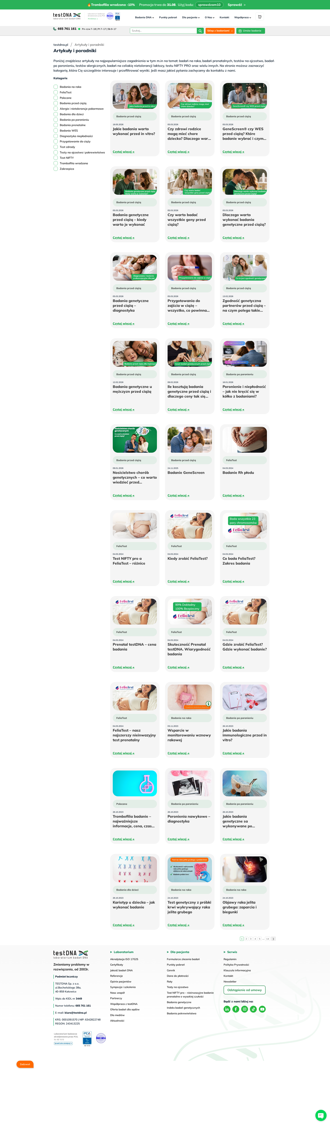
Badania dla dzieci (72, 114)
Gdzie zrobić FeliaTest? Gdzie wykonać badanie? (245, 647)
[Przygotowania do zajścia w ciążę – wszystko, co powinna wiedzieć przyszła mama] (190, 268)
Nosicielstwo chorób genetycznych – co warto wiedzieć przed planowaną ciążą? (135, 477)
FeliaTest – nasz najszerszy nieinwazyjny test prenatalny (135, 735)
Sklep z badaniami (218, 30)
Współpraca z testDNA (124, 1004)
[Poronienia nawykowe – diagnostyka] (190, 783)
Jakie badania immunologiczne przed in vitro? (245, 735)
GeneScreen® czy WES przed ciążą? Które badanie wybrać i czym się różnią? (243, 134)
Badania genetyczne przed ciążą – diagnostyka (133, 305)
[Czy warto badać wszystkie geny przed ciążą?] (190, 182)
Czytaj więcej (124, 151)
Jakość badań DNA (121, 970)
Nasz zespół (117, 992)
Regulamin (230, 959)
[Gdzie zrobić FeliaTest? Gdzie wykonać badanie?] (245, 612)
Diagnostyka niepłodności (76, 136)
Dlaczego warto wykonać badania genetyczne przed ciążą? (245, 219)
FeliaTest (66, 92)
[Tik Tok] (253, 1009)
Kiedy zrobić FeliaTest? (190, 558)
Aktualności (117, 1020)
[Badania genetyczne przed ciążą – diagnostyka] (135, 268)
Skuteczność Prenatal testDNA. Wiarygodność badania (189, 649)
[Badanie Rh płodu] (245, 440)
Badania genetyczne (179, 1002)
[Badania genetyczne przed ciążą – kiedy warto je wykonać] (135, 182)
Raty (169, 981)
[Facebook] (235, 1009)
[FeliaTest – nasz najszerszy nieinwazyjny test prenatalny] (135, 697)
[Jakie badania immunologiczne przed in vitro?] (245, 697)
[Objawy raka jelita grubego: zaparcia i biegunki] (245, 869)
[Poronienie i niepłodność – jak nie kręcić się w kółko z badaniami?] (245, 354)
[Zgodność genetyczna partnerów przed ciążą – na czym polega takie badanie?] (245, 268)
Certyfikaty (116, 964)
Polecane (66, 98)
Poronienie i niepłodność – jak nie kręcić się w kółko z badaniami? (245, 391)
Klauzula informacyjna (237, 970)
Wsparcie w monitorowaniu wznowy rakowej (189, 735)
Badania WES (69, 130)
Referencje (116, 975)
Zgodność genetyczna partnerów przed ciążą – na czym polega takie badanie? (244, 305)
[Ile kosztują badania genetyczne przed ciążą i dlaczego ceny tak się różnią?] (190, 354)
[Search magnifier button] (200, 31)
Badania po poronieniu (74, 119)
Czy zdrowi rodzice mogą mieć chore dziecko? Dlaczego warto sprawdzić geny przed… (190, 134)
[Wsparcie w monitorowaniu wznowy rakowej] (190, 697)
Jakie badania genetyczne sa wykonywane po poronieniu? (243, 821)
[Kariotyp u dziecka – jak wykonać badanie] (135, 869)
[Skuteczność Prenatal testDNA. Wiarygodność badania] (190, 612)
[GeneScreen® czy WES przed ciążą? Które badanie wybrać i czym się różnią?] (245, 96)
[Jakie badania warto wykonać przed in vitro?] (135, 96)
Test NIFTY (67, 157)
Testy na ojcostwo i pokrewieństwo (82, 152)
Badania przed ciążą (73, 103)
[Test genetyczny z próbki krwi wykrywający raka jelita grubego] (190, 869)
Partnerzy (116, 998)
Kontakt (224, 17)
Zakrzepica (67, 168)
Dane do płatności (178, 975)
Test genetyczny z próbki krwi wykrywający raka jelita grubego (190, 907)
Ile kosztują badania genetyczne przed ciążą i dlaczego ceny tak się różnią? (189, 391)
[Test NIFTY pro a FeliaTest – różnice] (135, 526)
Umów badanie (252, 30)
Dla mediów (117, 1015)
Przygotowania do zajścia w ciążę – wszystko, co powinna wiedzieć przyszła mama (190, 305)
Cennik (171, 970)
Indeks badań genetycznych (183, 1007)
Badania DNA (143, 17)
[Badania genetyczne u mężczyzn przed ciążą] (135, 354)
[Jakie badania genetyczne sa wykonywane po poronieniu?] (245, 783)
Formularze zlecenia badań (183, 959)
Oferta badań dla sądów (125, 1009)
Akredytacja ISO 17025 (124, 959)
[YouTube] (262, 1009)
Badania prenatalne (73, 125)
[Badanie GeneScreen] (190, 440)
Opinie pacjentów (120, 981)
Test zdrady (67, 147)
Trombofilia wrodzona (74, 163)
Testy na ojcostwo (177, 987)
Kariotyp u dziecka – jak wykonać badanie (135, 904)
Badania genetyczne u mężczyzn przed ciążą (135, 389)
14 (267, 938)
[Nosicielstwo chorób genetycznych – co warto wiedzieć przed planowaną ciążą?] (135, 440)
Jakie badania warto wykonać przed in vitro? (135, 131)
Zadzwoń (25, 1064)
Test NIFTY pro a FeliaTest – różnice (135, 561)
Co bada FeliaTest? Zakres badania (244, 561)
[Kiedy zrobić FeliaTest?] (190, 526)
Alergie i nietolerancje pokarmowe (82, 108)
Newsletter (230, 981)
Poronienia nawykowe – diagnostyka (189, 819)
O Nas (208, 17)
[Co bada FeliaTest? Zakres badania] (245, 526)
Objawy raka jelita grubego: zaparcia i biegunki (240, 907)
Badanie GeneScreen (190, 472)
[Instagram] (244, 1009)
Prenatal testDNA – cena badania (134, 647)
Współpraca (241, 17)
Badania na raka (70, 87)
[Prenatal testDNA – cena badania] (135, 612)
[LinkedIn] (227, 1009)
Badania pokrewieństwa (181, 1013)
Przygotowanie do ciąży (75, 141)
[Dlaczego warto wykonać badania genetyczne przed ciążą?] (245, 182)
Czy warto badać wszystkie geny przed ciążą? (187, 219)
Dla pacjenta (189, 17)
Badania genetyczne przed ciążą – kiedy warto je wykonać (135, 219)
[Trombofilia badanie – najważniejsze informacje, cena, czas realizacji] (135, 783)
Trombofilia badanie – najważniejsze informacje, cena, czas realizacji (132, 821)
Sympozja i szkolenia (123, 987)
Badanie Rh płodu (245, 472)
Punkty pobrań (168, 17)
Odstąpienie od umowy (244, 990)
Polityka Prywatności (236, 964)
